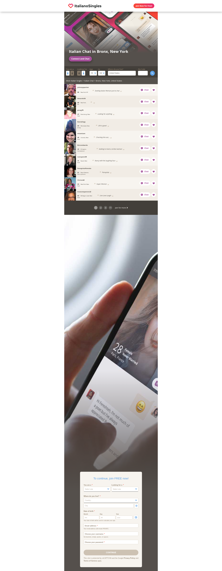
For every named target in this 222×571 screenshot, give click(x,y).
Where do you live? (115, 69)
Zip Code (141, 69)
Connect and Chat (80, 58)
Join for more (121, 207)
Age (91, 69)
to (99, 69)
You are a (70, 69)
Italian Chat (89, 81)
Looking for (82, 69)
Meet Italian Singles (74, 81)
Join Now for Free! (144, 6)
